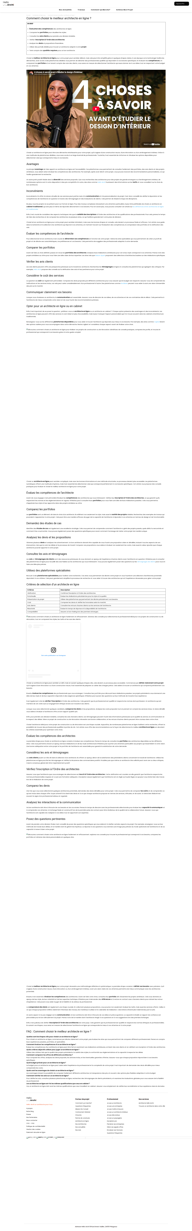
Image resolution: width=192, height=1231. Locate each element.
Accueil (28, 15)
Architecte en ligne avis (39, 15)
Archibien (124, 283)
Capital (157, 322)
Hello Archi (101, 182)
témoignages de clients (146, 562)
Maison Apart (100, 255)
